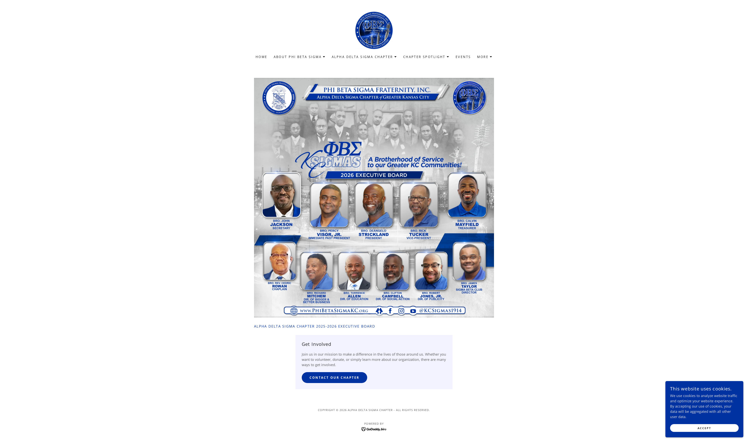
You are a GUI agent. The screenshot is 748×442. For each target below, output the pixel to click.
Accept (704, 428)
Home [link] (261, 57)
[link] (374, 30)
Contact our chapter (334, 377)
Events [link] (463, 57)
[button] (299, 56)
